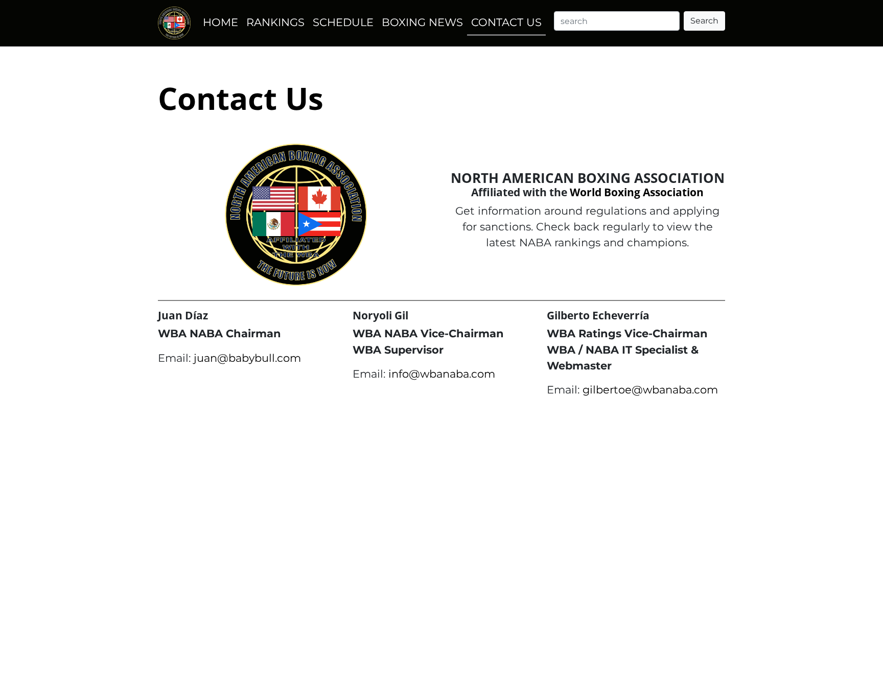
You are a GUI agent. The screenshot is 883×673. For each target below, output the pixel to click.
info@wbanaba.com (441, 373)
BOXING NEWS (422, 22)
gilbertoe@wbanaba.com (650, 389)
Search (704, 21)
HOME (220, 22)
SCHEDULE (343, 22)
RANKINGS (275, 22)
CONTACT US (506, 22)
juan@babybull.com (247, 358)
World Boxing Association (637, 192)
